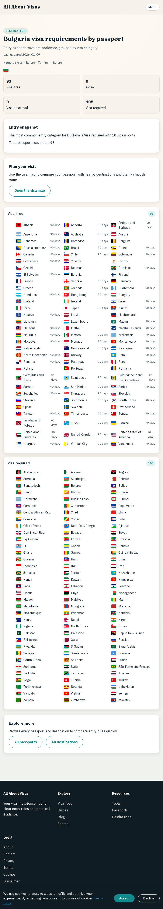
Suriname (30, 667)
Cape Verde (126, 506)
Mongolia (77, 606)
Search (63, 824)
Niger (122, 620)
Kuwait (76, 579)
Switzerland (126, 407)
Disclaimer (11, 881)
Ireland (76, 301)
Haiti (74, 559)
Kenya (27, 579)
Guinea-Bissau (128, 552)
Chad (74, 512)
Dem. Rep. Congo (83, 526)
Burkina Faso (80, 499)
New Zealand (80, 348)
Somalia (124, 653)
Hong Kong (79, 295)
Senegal (29, 653)
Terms (8, 867)
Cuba (121, 519)
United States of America (129, 434)
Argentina (30, 234)
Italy (26, 308)
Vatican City (79, 444)
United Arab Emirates (31, 434)
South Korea (127, 400)
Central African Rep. (37, 512)
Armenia (29, 479)
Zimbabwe (78, 700)
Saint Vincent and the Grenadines (130, 377)
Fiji (25, 546)
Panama (29, 362)
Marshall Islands (129, 328)
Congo (75, 519)
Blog (61, 817)
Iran (74, 566)
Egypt (122, 532)
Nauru (27, 620)
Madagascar (127, 593)
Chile (74, 254)
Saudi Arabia (126, 646)
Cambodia (30, 506)
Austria (123, 234)
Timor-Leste (80, 413)
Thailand (124, 673)
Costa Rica (30, 261)
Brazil (75, 248)
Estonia (76, 274)
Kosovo (28, 315)
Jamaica (29, 573)
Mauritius (29, 335)
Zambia (28, 700)
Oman (122, 626)
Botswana (30, 499)
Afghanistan (31, 472)
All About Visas (21, 7)
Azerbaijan (78, 479)
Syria (74, 667)
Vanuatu (29, 693)
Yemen (123, 693)
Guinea (75, 552)
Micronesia (125, 335)
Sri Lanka (77, 660)
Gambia (123, 546)
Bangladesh (31, 486)
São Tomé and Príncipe (134, 667)
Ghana (27, 552)
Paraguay (77, 362)
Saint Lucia (78, 378)
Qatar (75, 640)
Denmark (77, 268)
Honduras (30, 295)
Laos (26, 586)
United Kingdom (82, 435)
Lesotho (124, 586)
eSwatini (124, 700)
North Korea (79, 626)
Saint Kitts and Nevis (33, 377)
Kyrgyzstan (126, 579)
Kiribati (123, 308)
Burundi (123, 499)
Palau (122, 355)
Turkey (123, 680)
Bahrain (123, 479)
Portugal (77, 368)
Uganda (76, 687)
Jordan (75, 573)
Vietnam (77, 693)
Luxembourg (80, 321)
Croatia (76, 261)
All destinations (65, 742)
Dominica (125, 268)
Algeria (76, 472)
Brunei (122, 248)
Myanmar (77, 613)
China (122, 512)
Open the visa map (29, 190)
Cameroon (78, 506)
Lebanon (77, 586)
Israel (122, 301)
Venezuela (125, 444)
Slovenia (29, 400)
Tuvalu (75, 423)
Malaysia (29, 328)
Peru (121, 362)
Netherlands (31, 348)
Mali (121, 599)
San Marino (78, 387)
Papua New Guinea (131, 633)
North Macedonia (35, 355)
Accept (124, 898)
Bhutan (76, 492)
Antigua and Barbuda (126, 225)
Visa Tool (65, 803)
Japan (75, 308)
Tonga (123, 413)
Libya (74, 593)
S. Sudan (77, 646)
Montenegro (127, 341)
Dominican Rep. (34, 532)
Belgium (124, 241)
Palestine (77, 633)
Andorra (76, 225)
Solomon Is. (79, 400)
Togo (27, 680)
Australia (77, 234)
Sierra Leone (79, 653)
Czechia (28, 268)
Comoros (29, 519)
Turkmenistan (32, 687)
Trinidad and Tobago (31, 422)
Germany (124, 281)
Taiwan (28, 413)
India (121, 559)
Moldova (29, 341)
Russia (123, 640)
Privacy (8, 861)
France (28, 281)
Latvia (75, 315)
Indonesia (30, 566)
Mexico (76, 335)
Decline (148, 898)
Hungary (124, 295)
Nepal (75, 620)
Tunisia (76, 680)
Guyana (28, 559)
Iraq (121, 566)
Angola (123, 472)
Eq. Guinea (30, 539)
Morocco (124, 606)
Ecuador (77, 532)
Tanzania (77, 673)
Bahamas (30, 241)
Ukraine (123, 423)
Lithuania (29, 321)
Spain (27, 407)
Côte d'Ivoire (32, 526)
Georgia (76, 281)
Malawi (28, 599)
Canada (28, 254)
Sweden (76, 407)
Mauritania (30, 606)
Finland (123, 274)
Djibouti (123, 526)
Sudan (122, 660)
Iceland (28, 301)
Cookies (9, 874)
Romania (124, 368)
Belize (122, 486)
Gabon (75, 546)
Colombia (125, 254)
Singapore (78, 393)
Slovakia (124, 393)
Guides (63, 810)
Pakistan (29, 633)
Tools (116, 803)
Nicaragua (125, 348)
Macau (123, 321)
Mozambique (32, 613)
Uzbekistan (126, 687)
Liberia (27, 593)
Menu (152, 7)
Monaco (76, 341)
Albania (28, 225)
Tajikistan (30, 673)
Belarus (76, 486)
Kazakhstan (126, 573)
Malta (75, 328)
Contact (9, 854)
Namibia (124, 613)
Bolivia (123, 492)
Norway (76, 355)
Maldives (77, 599)
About (8, 847)
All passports (25, 742)
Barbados (77, 241)
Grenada (77, 288)
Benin (27, 492)
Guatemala (126, 288)
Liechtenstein (127, 315)
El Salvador (31, 274)
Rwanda (29, 646)
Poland (28, 368)
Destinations (121, 817)
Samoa (28, 387)
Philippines (30, 640)
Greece (28, 288)
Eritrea (75, 539)
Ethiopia (124, 539)
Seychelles (30, 393)
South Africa (32, 660)
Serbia (122, 387)
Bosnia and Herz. (34, 248)
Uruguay (29, 444)
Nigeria (28, 626)
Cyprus (123, 261)
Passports (120, 810)
